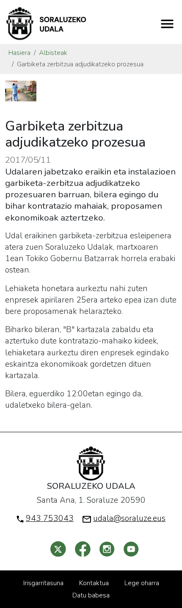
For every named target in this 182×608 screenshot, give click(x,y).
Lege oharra (141, 583)
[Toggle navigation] (167, 24)
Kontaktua (94, 583)
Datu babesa (91, 595)
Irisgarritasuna (43, 583)
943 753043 (50, 518)
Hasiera (19, 52)
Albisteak (53, 52)
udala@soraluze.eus (129, 518)
